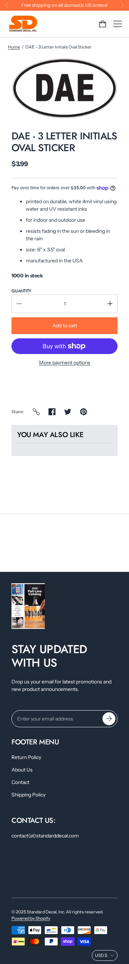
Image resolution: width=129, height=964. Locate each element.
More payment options (64, 362)
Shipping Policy (28, 794)
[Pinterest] (83, 412)
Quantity (21, 291)
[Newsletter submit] (108, 718)
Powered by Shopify (30, 918)
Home (14, 47)
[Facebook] (52, 412)
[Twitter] (68, 412)
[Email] (36, 412)
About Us (22, 769)
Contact (20, 782)
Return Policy (26, 757)
